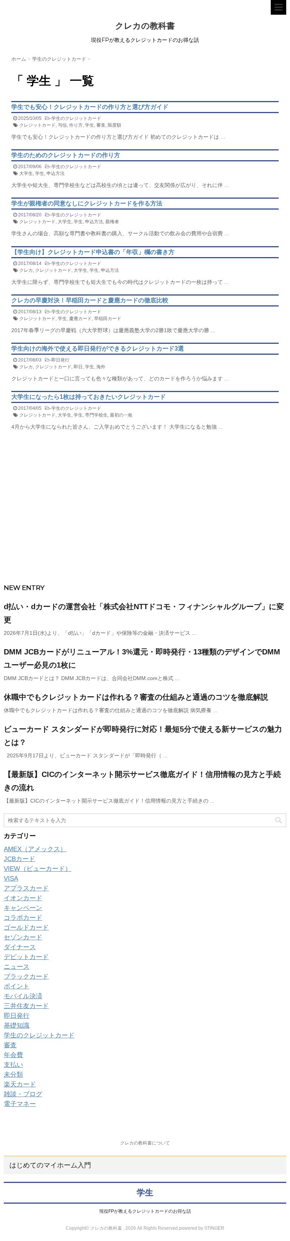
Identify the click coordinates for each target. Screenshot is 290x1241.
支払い (13, 1064)
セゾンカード (23, 937)
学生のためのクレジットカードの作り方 (65, 155)
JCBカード (19, 859)
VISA (11, 878)
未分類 (13, 1074)
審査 (100, 125)
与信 (62, 125)
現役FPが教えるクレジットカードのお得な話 (145, 1211)
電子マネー (20, 1104)
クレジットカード (37, 125)
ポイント (16, 986)
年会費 (13, 1055)
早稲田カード (107, 318)
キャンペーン (23, 908)
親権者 (112, 221)
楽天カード (20, 1084)
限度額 (114, 125)
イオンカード (23, 898)
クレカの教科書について (145, 1143)
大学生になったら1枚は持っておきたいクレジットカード (88, 397)
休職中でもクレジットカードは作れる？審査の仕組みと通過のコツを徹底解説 (136, 697)
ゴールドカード (26, 927)
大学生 (26, 173)
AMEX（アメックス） (35, 849)
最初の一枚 (121, 415)
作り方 (76, 125)
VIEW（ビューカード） (37, 868)
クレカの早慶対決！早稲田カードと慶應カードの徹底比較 (89, 300)
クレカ (26, 270)
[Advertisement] (145, 522)
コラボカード (23, 917)
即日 (78, 366)
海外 (100, 366)
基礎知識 (16, 1025)
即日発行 (60, 360)
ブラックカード (26, 976)
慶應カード (80, 318)
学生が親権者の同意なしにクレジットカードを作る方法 (86, 203)
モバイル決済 (23, 996)
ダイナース (20, 947)
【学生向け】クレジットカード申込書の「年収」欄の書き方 (92, 252)
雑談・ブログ (23, 1094)
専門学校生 (96, 415)
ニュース (16, 966)
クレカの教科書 (145, 26)
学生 (89, 125)
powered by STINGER (201, 1228)
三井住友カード (26, 1006)
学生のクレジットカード (76, 118)
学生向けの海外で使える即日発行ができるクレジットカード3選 (97, 348)
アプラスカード (26, 888)
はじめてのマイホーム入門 (50, 1165)
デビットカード (26, 957)
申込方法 (55, 173)
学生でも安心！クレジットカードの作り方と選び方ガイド (89, 107)
